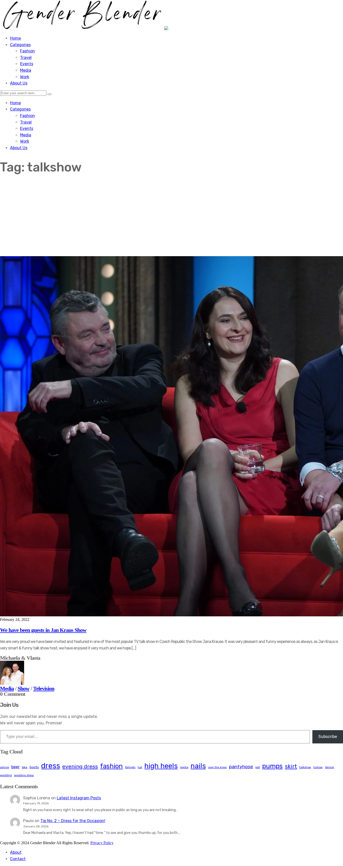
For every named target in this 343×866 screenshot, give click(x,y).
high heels (161, 766)
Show (23, 688)
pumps (272, 766)
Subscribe (327, 736)
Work (24, 76)
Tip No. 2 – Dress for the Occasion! (72, 820)
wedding (6, 775)
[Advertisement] (171, 218)
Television (43, 688)
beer (15, 766)
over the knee (217, 767)
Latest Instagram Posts (79, 798)
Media (25, 70)
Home (15, 38)
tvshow (318, 767)
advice (4, 767)
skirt (291, 766)
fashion (111, 766)
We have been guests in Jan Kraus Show (43, 630)
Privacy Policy (101, 843)
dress (50, 765)
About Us (18, 83)
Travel (26, 57)
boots (34, 767)
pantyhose (241, 766)
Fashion (27, 51)
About (16, 852)
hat (140, 767)
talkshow (305, 767)
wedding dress (24, 775)
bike (24, 767)
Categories (20, 44)
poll (257, 767)
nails (198, 766)
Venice (329, 767)
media (184, 767)
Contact (18, 858)
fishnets (130, 767)
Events (26, 63)
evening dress (80, 766)
